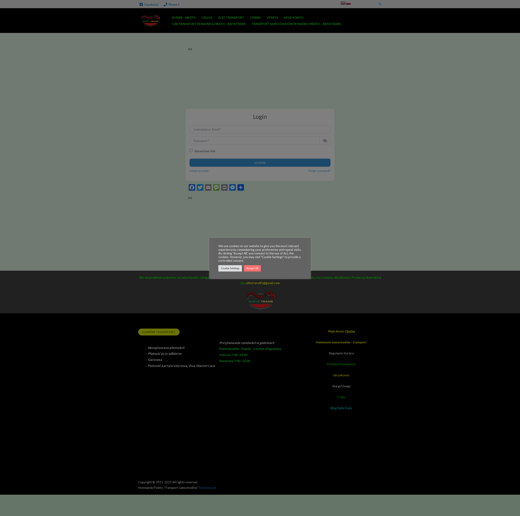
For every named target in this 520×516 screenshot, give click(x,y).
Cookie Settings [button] (230, 268)
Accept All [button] (252, 268)
